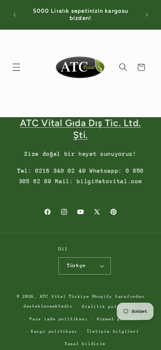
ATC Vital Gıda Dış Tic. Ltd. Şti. (80, 128)
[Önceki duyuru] (14, 14)
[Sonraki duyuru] (147, 14)
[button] (16, 67)
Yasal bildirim (85, 343)
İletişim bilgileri (113, 331)
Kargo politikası (54, 331)
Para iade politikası (59, 319)
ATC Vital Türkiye (64, 296)
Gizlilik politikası (109, 306)
